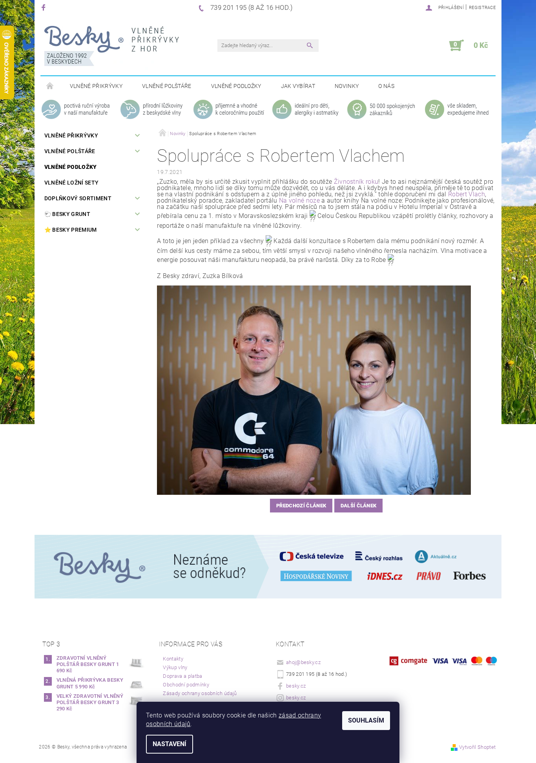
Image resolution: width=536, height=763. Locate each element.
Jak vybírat (298, 86)
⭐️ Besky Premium (70, 230)
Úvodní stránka (50, 86)
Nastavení (169, 744)
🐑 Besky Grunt (67, 214)
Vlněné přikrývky (96, 86)
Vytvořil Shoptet (477, 747)
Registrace (482, 7)
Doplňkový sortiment (77, 198)
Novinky (347, 86)
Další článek (359, 506)
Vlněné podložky (236, 86)
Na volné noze (299, 200)
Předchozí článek (301, 506)
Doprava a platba (182, 676)
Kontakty (173, 659)
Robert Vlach (466, 194)
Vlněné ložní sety (71, 182)
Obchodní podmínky (186, 685)
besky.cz (296, 686)
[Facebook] (44, 7)
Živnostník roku (356, 181)
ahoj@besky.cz (303, 662)
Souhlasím (366, 720)
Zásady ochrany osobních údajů (200, 693)
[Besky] (111, 49)
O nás (386, 86)
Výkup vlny (175, 667)
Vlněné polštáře (166, 86)
